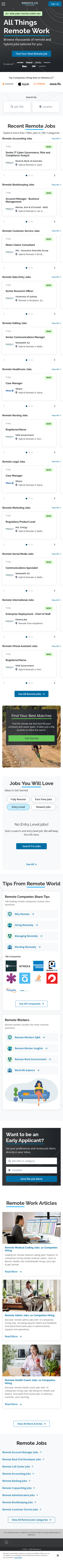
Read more (11, 1271)
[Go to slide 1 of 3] (26, 175)
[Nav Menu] (3, 4)
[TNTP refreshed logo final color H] (24, 990)
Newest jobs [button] (43, 807)
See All (30, 864)
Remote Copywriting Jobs (17, 1488)
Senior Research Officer (19, 291)
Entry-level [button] (18, 807)
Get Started (31, 738)
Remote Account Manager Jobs (20, 1452)
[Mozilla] (55, 84)
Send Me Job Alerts (31, 1179)
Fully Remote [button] (18, 799)
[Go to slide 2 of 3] (29, 175)
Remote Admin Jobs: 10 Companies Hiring (29, 1315)
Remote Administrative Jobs (18, 1495)
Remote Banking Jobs (14, 1481)
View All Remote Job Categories (30, 1519)
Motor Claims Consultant (20, 245)
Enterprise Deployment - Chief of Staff (28, 614)
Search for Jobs (31, 846)
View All (55, 138)
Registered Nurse (16, 429)
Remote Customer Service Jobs (20, 1509)
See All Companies (30, 1003)
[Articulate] (24, 978)
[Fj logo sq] (11, 990)
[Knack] (11, 978)
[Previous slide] (4, 175)
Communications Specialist (22, 567)
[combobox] (31, 1161)
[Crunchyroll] (7, 84)
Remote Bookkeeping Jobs (17, 1502)
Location (47, 106)
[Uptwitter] (51, 978)
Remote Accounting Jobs (16, 1473)
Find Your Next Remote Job (31, 53)
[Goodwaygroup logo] (51, 966)
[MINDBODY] (39, 84)
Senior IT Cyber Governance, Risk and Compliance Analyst (28, 154)
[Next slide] (54, 175)
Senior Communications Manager (25, 337)
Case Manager (14, 383)
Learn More (18, 1557)
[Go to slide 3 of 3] (32, 175)
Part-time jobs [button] (43, 799)
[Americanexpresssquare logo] (38, 966)
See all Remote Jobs (29, 694)
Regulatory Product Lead (20, 521)
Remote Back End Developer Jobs (21, 1459)
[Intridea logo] (24, 966)
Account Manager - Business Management (22, 200)
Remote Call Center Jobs (16, 1466)
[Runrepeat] (11, 966)
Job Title (19, 106)
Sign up (55, 3)
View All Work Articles (30, 1423)
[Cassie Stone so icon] (38, 978)
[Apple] (23, 84)
